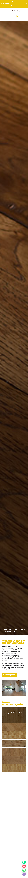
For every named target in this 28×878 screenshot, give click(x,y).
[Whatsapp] (24, 870)
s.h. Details (5, 660)
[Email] (24, 866)
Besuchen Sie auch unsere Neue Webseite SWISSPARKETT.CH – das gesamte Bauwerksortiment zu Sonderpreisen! (14, 3)
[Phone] (24, 862)
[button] (14, 715)
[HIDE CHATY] (24, 874)
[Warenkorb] (17, 16)
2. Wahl (17, 653)
